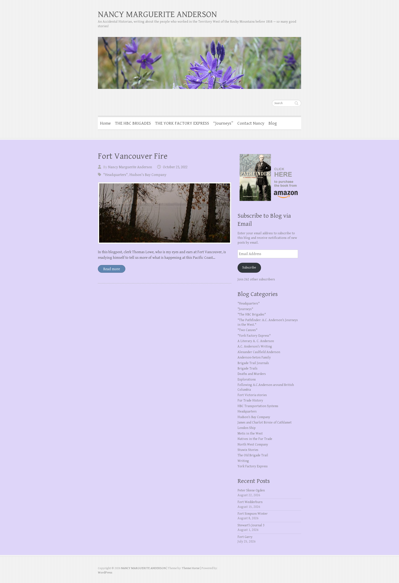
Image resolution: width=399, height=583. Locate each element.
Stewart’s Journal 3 (251, 525)
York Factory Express (253, 466)
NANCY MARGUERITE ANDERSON (157, 14)
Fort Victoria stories (252, 395)
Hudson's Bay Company (147, 175)
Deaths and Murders (252, 374)
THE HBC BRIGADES (133, 123)
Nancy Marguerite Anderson (130, 167)
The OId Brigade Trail (253, 455)
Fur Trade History (250, 401)
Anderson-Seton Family (254, 358)
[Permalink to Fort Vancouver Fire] (164, 213)
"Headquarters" (115, 175)
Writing (243, 461)
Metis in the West (250, 434)
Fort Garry (245, 537)
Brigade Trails (247, 369)
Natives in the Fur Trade (255, 439)
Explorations (247, 380)
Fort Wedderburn (250, 502)
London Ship (247, 428)
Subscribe (249, 268)
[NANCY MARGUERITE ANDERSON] (199, 60)
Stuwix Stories (248, 450)
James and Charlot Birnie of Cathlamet (265, 423)
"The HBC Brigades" (252, 315)
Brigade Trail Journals (253, 363)
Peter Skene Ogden (251, 490)
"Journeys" (245, 309)
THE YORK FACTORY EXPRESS (182, 123)
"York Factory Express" (254, 336)
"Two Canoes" (247, 330)
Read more (111, 269)
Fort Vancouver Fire (132, 156)
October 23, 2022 (175, 167)
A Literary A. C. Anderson (256, 341)
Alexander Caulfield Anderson (259, 352)
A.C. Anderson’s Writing (255, 347)
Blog (272, 123)
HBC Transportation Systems (258, 406)
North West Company (253, 445)
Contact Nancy (250, 123)
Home (105, 123)
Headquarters (247, 412)
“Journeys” (223, 123)
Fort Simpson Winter (253, 514)
